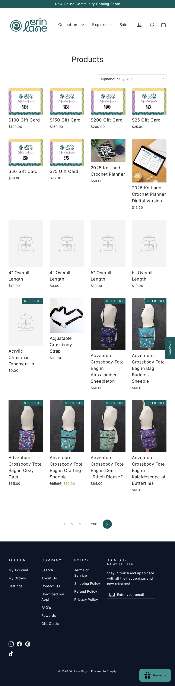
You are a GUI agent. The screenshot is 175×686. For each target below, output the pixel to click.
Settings (15, 586)
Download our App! (52, 597)
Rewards (48, 616)
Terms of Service (81, 572)
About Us (49, 578)
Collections (69, 24)
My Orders (17, 578)
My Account (18, 570)
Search (47, 570)
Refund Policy (85, 591)
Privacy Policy (86, 600)
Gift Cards (50, 624)
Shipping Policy (87, 584)
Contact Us (50, 586)
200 (94, 524)
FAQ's (46, 608)
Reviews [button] (170, 348)
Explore (100, 24)
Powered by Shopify (104, 671)
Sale (123, 24)
